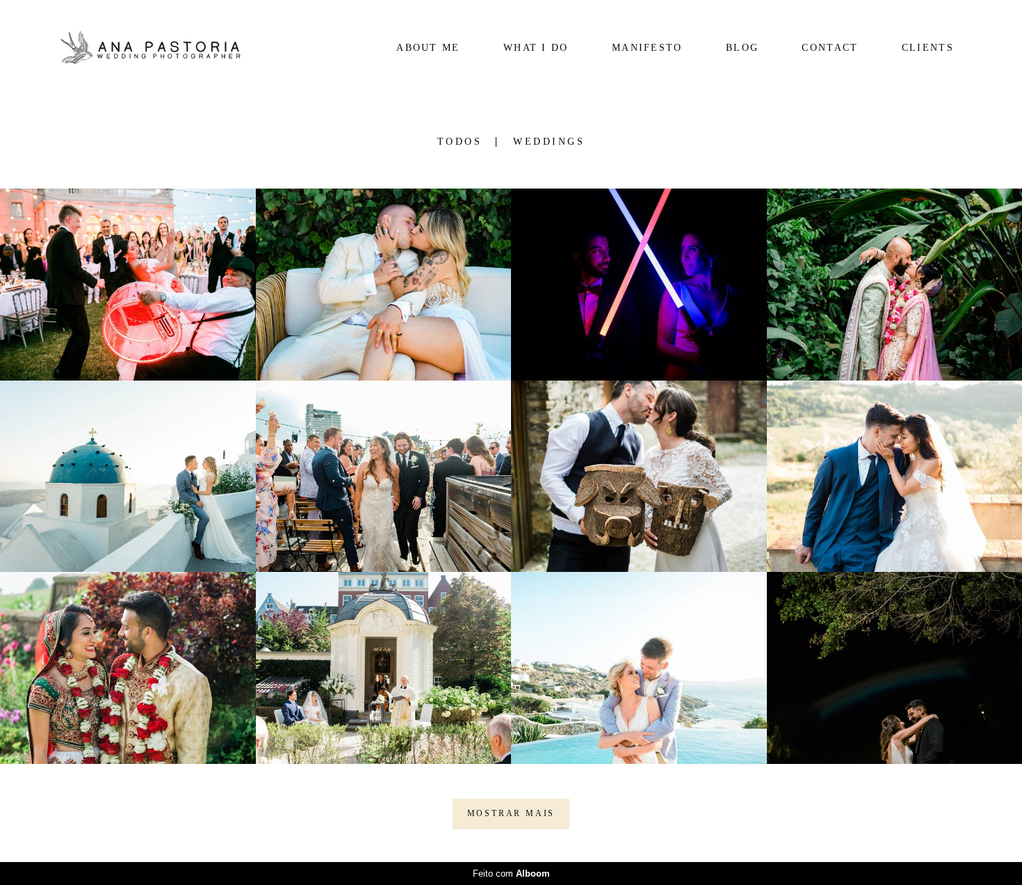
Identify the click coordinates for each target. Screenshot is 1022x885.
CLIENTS (928, 47)
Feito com (511, 873)
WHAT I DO (536, 47)
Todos (459, 142)
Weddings (549, 142)
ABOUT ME (428, 47)
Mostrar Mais (511, 813)
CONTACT (830, 47)
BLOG (742, 47)
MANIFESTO (647, 47)
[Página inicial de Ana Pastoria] (149, 47)
